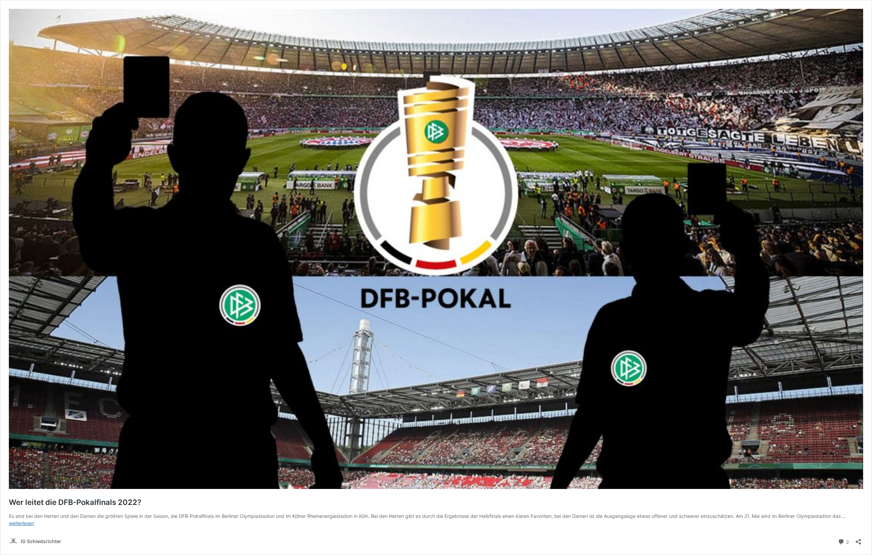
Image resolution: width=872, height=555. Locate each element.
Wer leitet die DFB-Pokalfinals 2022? (75, 502)
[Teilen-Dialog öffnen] (858, 539)
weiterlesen (21, 523)
